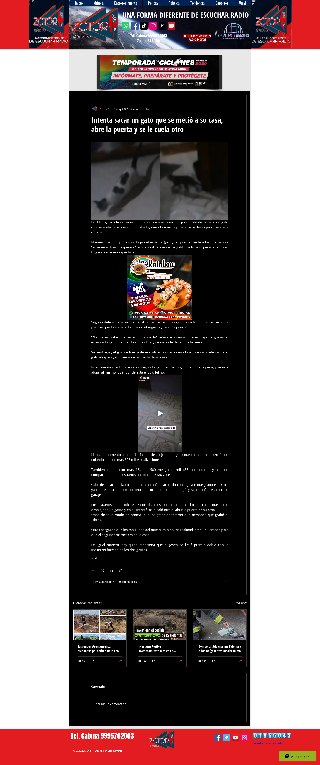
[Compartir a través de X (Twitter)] (102, 570)
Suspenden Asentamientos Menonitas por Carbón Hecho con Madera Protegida (99, 648)
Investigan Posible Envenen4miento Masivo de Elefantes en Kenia (155, 648)
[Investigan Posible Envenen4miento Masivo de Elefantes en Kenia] (159, 625)
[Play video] (159, 413)
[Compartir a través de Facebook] (93, 570)
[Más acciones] (226, 109)
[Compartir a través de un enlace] (120, 570)
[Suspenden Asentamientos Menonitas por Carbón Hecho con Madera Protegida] (99, 625)
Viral (94, 558)
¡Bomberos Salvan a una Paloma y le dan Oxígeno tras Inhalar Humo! (220, 648)
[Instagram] (153, 26)
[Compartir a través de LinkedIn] (111, 570)
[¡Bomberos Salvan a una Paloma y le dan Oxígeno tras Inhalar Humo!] (219, 625)
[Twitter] (226, 737)
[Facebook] (135, 26)
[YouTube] (171, 26)
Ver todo (241, 602)
